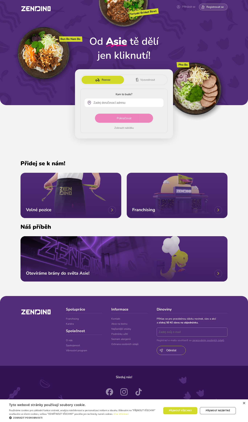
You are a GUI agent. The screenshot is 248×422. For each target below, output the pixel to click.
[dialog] (124, 410)
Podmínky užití (119, 334)
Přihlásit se (188, 7)
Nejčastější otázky (121, 329)
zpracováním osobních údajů (208, 340)
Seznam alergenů (121, 339)
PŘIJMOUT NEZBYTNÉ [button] (218, 410)
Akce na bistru (119, 324)
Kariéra (70, 324)
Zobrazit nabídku (124, 127)
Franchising (143, 210)
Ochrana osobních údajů (125, 344)
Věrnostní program (76, 350)
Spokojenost (73, 345)
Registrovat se (215, 7)
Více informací (121, 413)
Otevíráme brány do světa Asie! (58, 273)
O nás (69, 340)
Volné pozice (38, 210)
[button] (83, 417)
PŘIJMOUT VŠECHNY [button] (180, 410)
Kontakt (115, 318)
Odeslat (171, 350)
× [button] (244, 403)
